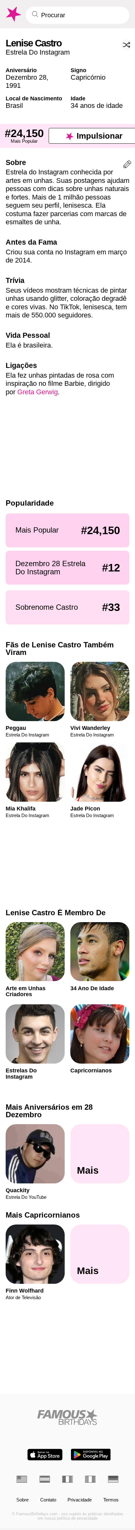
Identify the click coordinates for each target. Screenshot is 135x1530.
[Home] (67, 1417)
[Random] (126, 44)
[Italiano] (90, 1479)
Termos (111, 1500)
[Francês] (67, 1479)
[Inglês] (22, 1479)
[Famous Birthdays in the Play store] (91, 1454)
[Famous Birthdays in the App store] (44, 1454)
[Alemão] (113, 1479)
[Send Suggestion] (127, 165)
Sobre (22, 1500)
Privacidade (80, 1500)
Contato (48, 1500)
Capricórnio (88, 77)
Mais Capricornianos (43, 1215)
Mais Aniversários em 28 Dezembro (49, 1111)
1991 (13, 85)
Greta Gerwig (37, 392)
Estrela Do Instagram (38, 52)
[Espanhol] (45, 1479)
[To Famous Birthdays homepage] (13, 14)
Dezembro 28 (26, 77)
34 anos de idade (97, 105)
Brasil (14, 105)
